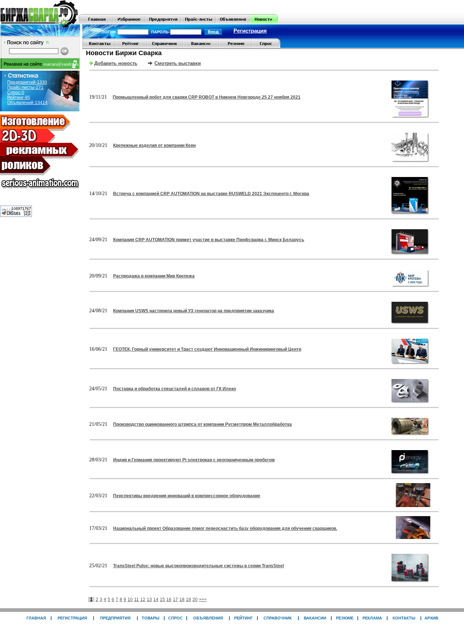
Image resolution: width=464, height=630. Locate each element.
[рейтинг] (131, 47)
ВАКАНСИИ (315, 618)
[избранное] (129, 22)
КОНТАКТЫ (404, 618)
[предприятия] (163, 22)
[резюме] (235, 47)
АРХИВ (431, 618)
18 (182, 599)
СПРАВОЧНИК (278, 618)
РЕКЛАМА (372, 618)
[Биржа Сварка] (39, 22)
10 (130, 599)
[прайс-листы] (198, 22)
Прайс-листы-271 (25, 87)
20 (195, 599)
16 (168, 599)
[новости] (264, 22)
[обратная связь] (98, 47)
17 (175, 599)
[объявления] (233, 22)
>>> (203, 599)
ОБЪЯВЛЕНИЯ (208, 618)
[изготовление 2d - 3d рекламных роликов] (40, 190)
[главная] (96, 22)
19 (188, 599)
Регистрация (250, 31)
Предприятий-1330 (27, 82)
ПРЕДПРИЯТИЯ (115, 618)
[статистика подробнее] (16, 215)
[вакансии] (201, 47)
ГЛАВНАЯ (36, 618)
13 (149, 599)
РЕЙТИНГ (243, 618)
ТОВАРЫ (151, 618)
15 (162, 599)
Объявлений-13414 (27, 102)
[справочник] (165, 47)
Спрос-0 (15, 92)
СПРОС (175, 618)
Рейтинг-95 (18, 97)
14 (155, 599)
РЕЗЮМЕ (344, 618)
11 (136, 599)
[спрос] (266, 47)
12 (142, 599)
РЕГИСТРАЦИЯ (72, 618)
